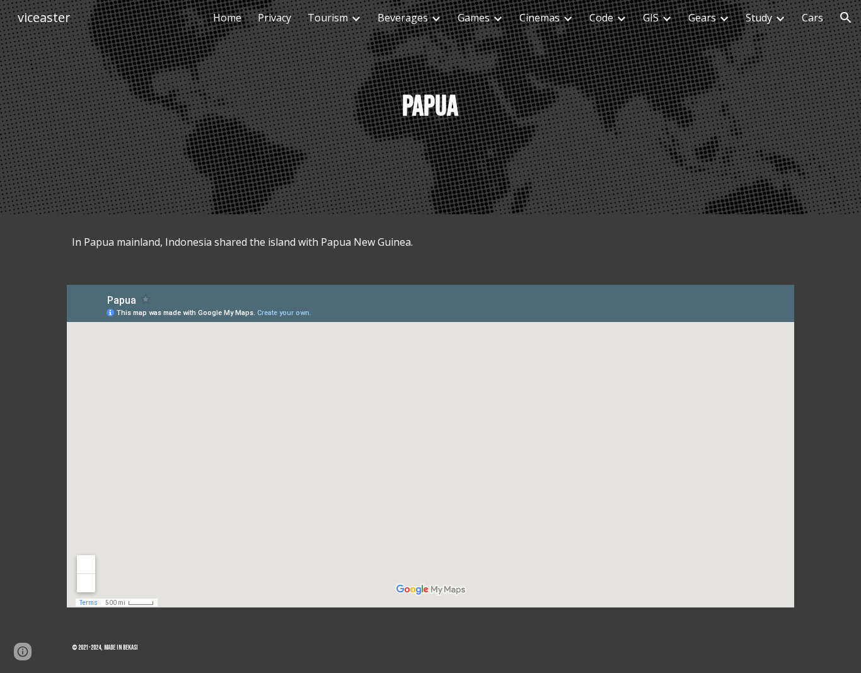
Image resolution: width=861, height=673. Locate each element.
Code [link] (601, 18)
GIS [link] (651, 18)
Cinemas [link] (539, 18)
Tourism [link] (328, 18)
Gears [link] (702, 18)
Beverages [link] (403, 18)
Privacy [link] (274, 18)
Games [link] (474, 18)
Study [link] (759, 18)
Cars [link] (812, 18)
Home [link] (227, 18)
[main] (430, 107)
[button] (846, 18)
